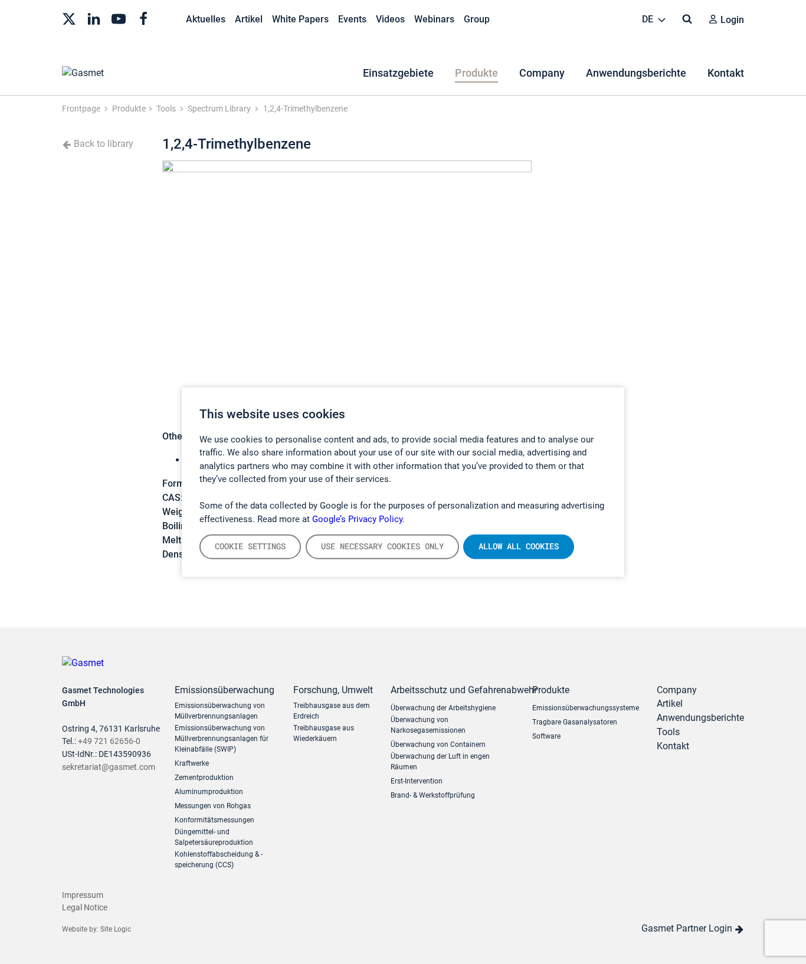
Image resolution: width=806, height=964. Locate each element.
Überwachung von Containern (438, 744)
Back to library (102, 143)
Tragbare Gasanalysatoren (574, 722)
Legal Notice (84, 908)
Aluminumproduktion (209, 792)
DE (649, 19)
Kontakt (725, 73)
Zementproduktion (204, 777)
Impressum (82, 895)
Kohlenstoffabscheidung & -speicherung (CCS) (219, 859)
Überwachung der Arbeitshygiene (443, 708)
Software (546, 736)
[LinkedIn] (94, 17)
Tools (668, 731)
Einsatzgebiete (398, 73)
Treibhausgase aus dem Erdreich (331, 710)
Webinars (434, 19)
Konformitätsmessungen (214, 820)
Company (542, 73)
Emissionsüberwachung (224, 690)
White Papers (300, 19)
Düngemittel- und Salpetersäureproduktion (214, 837)
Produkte (476, 73)
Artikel (249, 19)
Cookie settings (250, 546)
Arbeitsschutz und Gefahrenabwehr (453, 690)
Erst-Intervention (417, 781)
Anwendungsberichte (636, 73)
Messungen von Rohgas (213, 806)
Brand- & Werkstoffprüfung (433, 795)
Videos (390, 19)
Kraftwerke (192, 763)
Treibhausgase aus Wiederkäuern (323, 733)
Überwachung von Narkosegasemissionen (428, 725)
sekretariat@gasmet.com (108, 767)
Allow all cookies (519, 546)
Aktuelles (205, 19)
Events (352, 19)
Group (477, 19)
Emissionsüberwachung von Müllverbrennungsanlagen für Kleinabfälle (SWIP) (221, 738)
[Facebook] (143, 17)
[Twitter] (69, 17)
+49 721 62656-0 (109, 741)
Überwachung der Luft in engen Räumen (440, 761)
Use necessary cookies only (382, 546)
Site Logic (115, 929)
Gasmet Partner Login (688, 928)
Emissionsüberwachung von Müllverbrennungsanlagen (220, 710)
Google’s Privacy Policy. (358, 518)
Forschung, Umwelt (333, 690)
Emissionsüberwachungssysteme (585, 708)
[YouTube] (119, 17)
